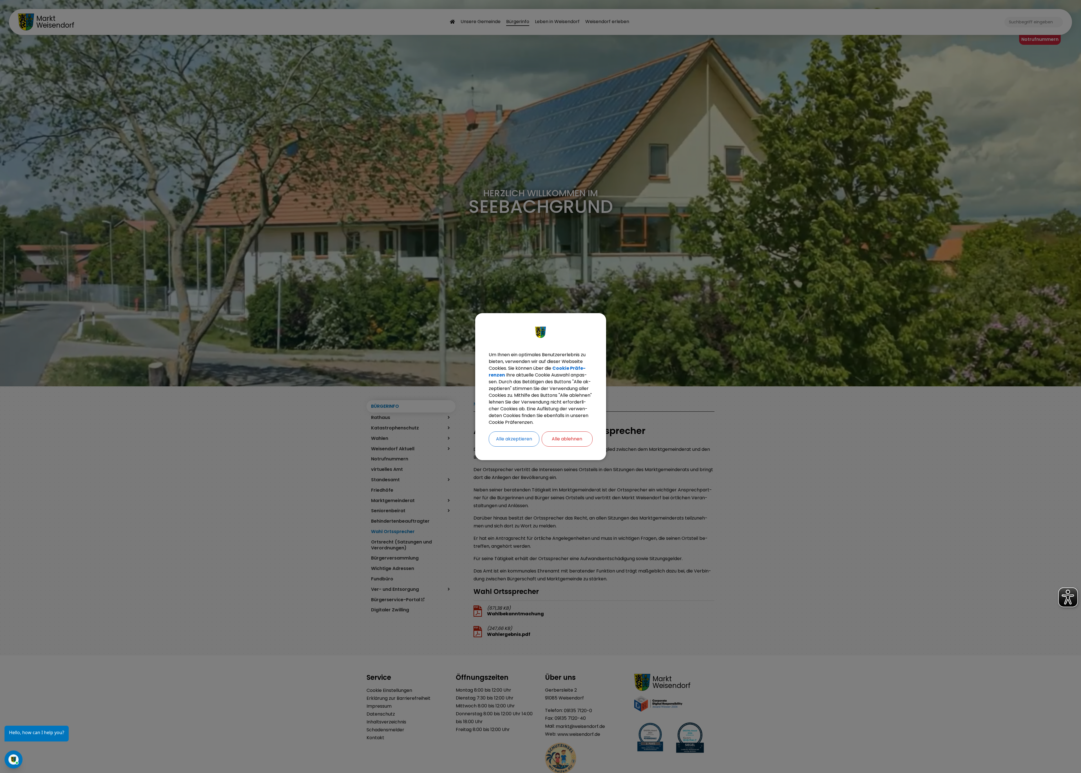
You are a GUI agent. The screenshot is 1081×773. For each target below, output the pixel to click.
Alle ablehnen (567, 439)
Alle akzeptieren (514, 439)
